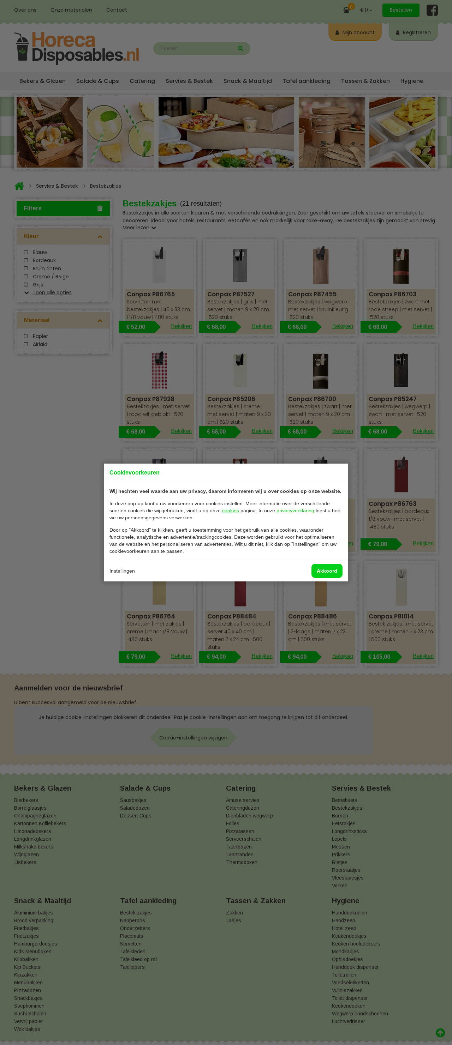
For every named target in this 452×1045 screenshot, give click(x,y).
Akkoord (327, 571)
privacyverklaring (295, 510)
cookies (230, 510)
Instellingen (122, 571)
